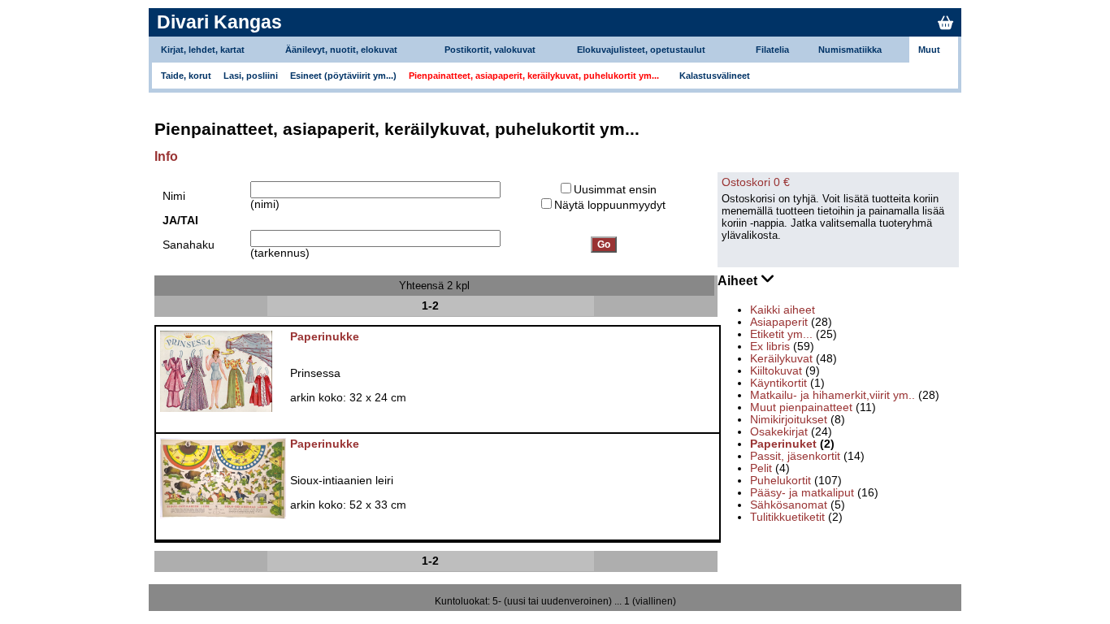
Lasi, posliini (250, 75)
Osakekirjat (779, 432)
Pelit (761, 468)
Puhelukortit (780, 480)
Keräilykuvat (781, 359)
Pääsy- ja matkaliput (802, 493)
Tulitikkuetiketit (787, 517)
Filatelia (772, 49)
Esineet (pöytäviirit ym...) (343, 75)
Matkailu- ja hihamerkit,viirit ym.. (832, 395)
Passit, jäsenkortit (795, 456)
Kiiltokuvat (776, 371)
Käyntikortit (778, 383)
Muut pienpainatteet (801, 407)
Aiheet (739, 281)
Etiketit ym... (781, 334)
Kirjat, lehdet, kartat (203, 49)
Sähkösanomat (788, 505)
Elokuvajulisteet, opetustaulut (641, 49)
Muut (929, 49)
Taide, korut (186, 75)
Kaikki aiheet (782, 310)
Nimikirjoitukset (788, 420)
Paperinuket (783, 444)
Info (166, 156)
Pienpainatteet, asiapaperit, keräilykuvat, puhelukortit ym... (534, 75)
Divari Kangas (219, 21)
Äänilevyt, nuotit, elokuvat (341, 49)
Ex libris (770, 346)
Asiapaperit (779, 322)
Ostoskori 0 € (756, 182)
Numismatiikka (850, 49)
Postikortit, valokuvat (489, 49)
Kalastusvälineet (714, 75)
